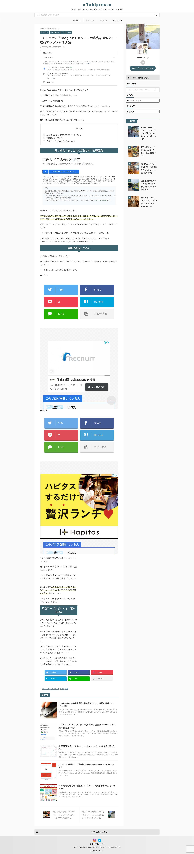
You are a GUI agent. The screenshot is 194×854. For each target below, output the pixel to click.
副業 (66, 689)
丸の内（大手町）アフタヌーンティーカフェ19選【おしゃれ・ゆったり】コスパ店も (148, 133)
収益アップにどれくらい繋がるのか (61, 141)
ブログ (62, 689)
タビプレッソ (97, 844)
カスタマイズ (54, 689)
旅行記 (77, 20)
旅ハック (91, 20)
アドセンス (46, 689)
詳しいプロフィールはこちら (142, 68)
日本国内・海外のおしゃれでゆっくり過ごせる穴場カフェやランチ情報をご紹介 (97, 847)
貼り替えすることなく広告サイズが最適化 (64, 135)
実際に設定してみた (55, 138)
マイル (104, 20)
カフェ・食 (118, 20)
